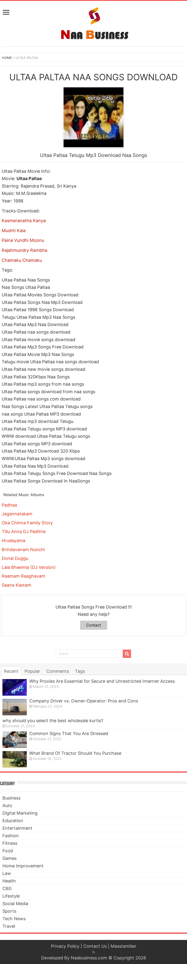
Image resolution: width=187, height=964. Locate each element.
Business (11, 797)
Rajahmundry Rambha (24, 250)
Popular (32, 671)
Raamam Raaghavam (23, 576)
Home (7, 58)
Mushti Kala (14, 230)
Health (9, 880)
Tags (80, 671)
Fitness (9, 843)
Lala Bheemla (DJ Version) (29, 567)
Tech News (14, 918)
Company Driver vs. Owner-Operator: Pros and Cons (83, 700)
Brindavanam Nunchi (23, 549)
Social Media (15, 903)
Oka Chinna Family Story (27, 522)
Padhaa (9, 505)
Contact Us (95, 946)
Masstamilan (123, 946)
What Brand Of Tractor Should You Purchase (75, 753)
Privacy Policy (65, 946)
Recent (11, 671)
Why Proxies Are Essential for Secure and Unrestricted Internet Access (102, 681)
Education (12, 820)
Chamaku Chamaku (22, 260)
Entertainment (17, 828)
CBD (7, 888)
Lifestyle (11, 896)
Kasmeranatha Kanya (24, 220)
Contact (93, 625)
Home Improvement (23, 865)
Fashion (10, 835)
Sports (9, 911)
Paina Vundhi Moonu (23, 240)
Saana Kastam (16, 585)
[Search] (127, 654)
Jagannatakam (17, 513)
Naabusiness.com (89, 957)
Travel (8, 926)
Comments (57, 671)
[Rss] (93, 952)
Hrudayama (13, 540)
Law (6, 873)
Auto (7, 805)
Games (9, 858)
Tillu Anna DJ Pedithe (24, 531)
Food (7, 850)
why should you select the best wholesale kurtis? (52, 720)
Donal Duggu (15, 558)
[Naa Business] (93, 22)
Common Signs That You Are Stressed (68, 733)
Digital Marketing (19, 813)
